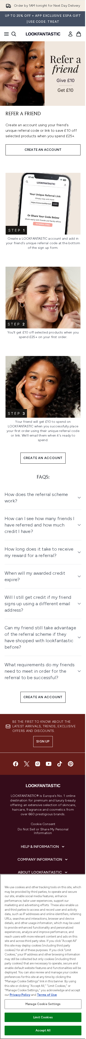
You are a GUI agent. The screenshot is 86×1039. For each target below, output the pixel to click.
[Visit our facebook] (13, 759)
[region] (41, 954)
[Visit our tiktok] (57, 759)
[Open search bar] (13, 34)
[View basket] (78, 34)
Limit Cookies (41, 1017)
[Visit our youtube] (46, 759)
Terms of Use (57, 995)
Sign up (41, 737)
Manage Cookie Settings (41, 1004)
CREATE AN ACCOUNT (43, 150)
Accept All (41, 1030)
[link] (70, 34)
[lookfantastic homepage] (43, 34)
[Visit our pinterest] (68, 759)
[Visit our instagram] (35, 759)
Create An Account (43, 458)
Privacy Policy (29, 995)
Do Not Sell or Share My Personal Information (41, 826)
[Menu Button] (5, 34)
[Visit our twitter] (24, 759)
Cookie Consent (41, 819)
